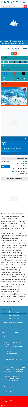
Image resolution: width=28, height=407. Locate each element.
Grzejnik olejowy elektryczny (13, 378)
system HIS (8, 351)
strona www (23, 174)
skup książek (9, 391)
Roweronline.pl (9, 369)
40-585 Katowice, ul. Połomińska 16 (14, 322)
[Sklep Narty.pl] (20, 2)
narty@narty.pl (15, 319)
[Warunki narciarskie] (13, 2)
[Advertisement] (14, 121)
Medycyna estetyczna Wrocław (13, 359)
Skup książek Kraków (11, 386)
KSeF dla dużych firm (11, 353)
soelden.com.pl (9, 371)
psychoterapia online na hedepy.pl (14, 346)
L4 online (8, 344)
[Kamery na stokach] (17, 2)
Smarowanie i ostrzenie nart (14, 178)
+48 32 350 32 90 (14, 315)
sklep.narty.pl (9, 367)
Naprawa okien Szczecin (12, 380)
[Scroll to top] (26, 405)
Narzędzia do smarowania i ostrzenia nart (20, 369)
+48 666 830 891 (14, 312)
